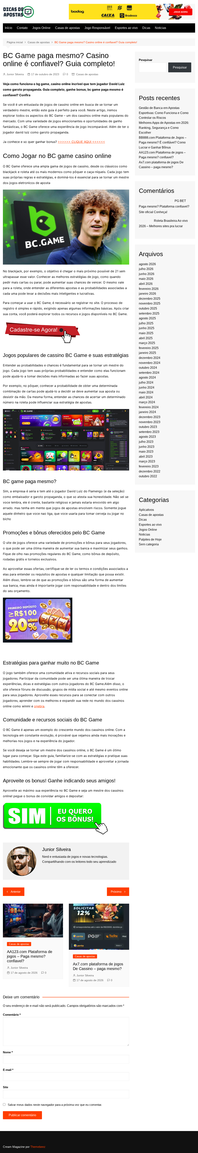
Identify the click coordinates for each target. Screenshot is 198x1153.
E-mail (8, 1069)
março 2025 (147, 343)
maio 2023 (146, 451)
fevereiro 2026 (149, 288)
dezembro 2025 (149, 298)
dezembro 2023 (149, 417)
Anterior (15, 891)
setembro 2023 (149, 432)
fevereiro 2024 (149, 407)
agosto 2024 (147, 377)
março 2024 (147, 402)
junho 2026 (146, 274)
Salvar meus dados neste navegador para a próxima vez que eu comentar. (55, 1104)
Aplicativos (146, 509)
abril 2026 (146, 283)
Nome (8, 1052)
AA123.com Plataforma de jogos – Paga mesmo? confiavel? (29, 956)
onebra (39, 706)
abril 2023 (146, 456)
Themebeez (37, 1146)
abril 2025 (146, 338)
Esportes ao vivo (126, 28)
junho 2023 (146, 446)
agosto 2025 (147, 318)
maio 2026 (146, 278)
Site (5, 1087)
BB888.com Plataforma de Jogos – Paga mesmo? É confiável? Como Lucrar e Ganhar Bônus (162, 142)
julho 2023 (146, 441)
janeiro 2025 (147, 352)
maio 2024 (146, 392)
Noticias (160, 28)
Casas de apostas (67, 28)
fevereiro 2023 (149, 466)
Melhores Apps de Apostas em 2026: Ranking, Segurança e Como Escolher (164, 127)
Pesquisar (145, 60)
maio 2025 (146, 333)
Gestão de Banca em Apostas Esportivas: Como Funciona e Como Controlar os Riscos (164, 112)
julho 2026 (146, 269)
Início (8, 28)
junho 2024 (146, 387)
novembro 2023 (149, 422)
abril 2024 (146, 397)
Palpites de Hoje (150, 539)
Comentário (12, 1014)
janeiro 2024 (147, 412)
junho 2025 (146, 328)
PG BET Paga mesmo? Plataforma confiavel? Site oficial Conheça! (164, 206)
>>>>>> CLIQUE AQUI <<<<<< (81, 142)
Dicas (146, 28)
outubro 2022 (148, 476)
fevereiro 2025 (149, 348)
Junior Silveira (15, 74)
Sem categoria (149, 544)
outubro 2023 (148, 426)
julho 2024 (146, 382)
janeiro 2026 (147, 293)
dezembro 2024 (149, 357)
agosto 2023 (147, 436)
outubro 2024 (148, 367)
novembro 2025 (149, 303)
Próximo (116, 891)
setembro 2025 (149, 313)
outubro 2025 (148, 308)
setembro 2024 (149, 372)
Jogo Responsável (97, 28)
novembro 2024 (149, 362)
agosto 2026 (147, 264)
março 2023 (147, 461)
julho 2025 (146, 323)
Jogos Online (41, 28)
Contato (22, 28)
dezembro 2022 (149, 471)
